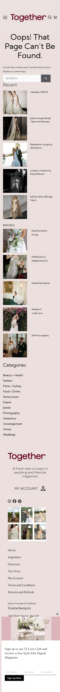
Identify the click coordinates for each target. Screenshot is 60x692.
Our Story (14, 571)
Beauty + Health (13, 375)
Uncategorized (12, 423)
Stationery (9, 418)
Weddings (9, 434)
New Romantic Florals (39, 232)
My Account (15, 578)
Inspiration (14, 557)
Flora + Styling (12, 386)
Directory (14, 564)
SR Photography (40, 335)
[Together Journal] (28, 17)
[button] (14, 515)
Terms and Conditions (21, 585)
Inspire (7, 402)
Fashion (7, 380)
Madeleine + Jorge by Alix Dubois (41, 146)
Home (12, 550)
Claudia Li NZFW (39, 92)
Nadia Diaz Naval (41, 283)
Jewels (7, 407)
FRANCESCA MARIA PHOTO (40, 258)
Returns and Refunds (21, 592)
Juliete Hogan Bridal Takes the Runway (40, 120)
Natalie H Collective (37, 311)
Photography (11, 413)
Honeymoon (11, 396)
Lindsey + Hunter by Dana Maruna (40, 172)
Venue (7, 429)
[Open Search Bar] (50, 17)
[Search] (46, 78)
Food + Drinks (11, 391)
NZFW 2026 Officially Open (41, 198)
